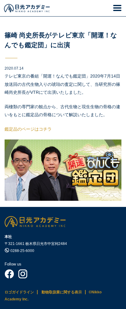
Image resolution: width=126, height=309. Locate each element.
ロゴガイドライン (19, 292)
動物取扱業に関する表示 (62, 292)
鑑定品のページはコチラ (28, 129)
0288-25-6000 (22, 251)
